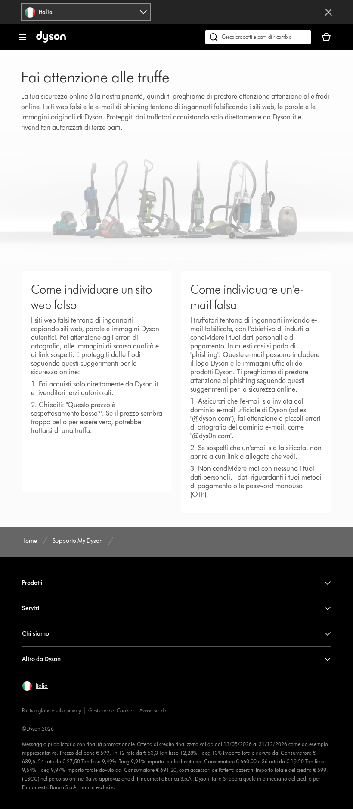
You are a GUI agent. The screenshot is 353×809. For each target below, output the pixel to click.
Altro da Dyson (41, 659)
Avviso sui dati (154, 710)
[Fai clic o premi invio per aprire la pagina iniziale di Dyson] (51, 40)
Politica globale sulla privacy (51, 710)
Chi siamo (35, 633)
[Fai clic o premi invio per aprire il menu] (22, 37)
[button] (35, 686)
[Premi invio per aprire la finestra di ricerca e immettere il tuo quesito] (258, 37)
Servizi (31, 608)
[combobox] (86, 12)
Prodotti (32, 582)
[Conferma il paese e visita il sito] (328, 12)
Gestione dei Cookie (110, 710)
